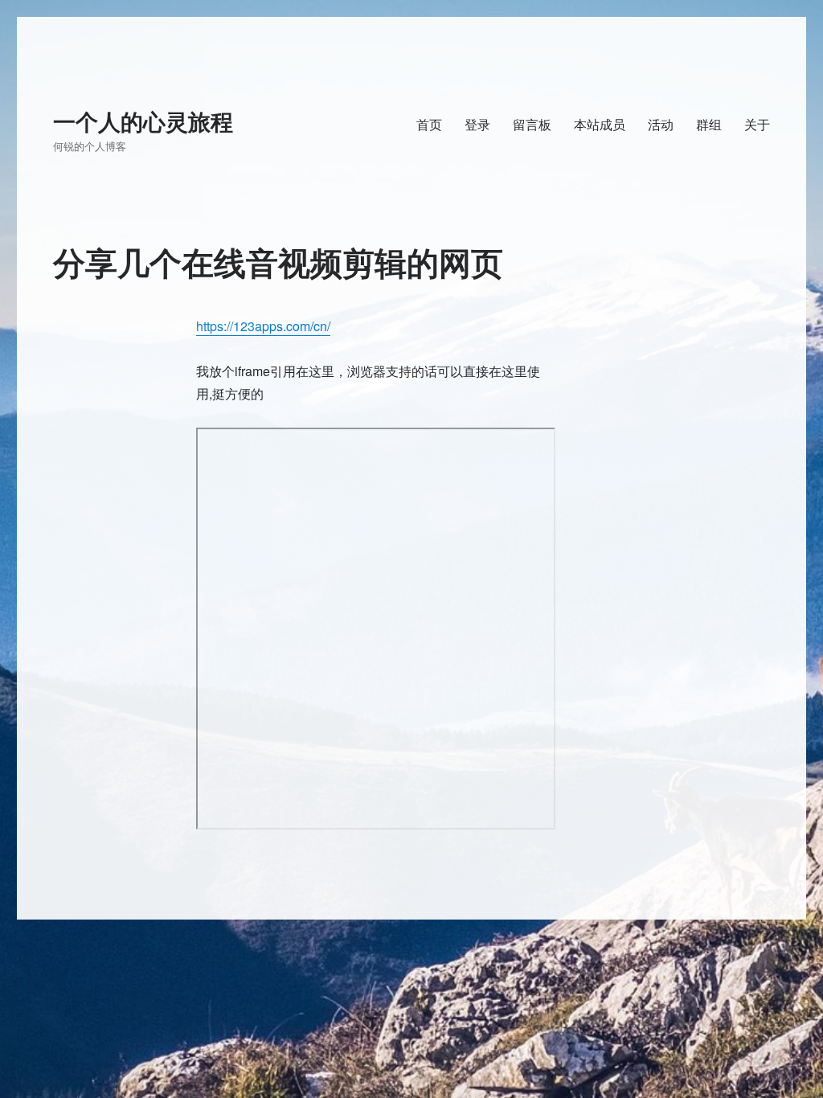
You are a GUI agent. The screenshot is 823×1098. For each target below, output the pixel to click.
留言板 (532, 124)
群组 (709, 124)
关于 (757, 124)
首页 (429, 124)
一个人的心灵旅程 (143, 120)
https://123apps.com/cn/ (263, 326)
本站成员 (599, 124)
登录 (477, 124)
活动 (661, 124)
